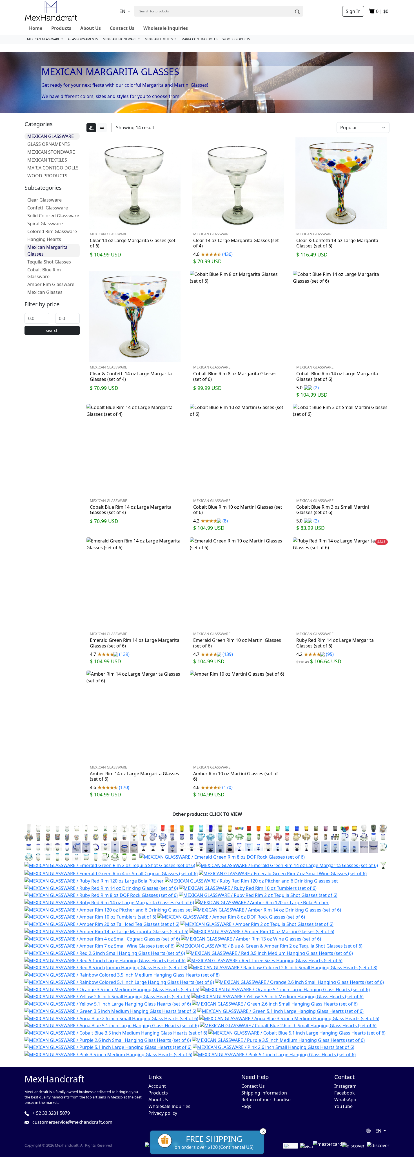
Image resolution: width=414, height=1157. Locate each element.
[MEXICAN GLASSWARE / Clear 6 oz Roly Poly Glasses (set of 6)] (96, 828)
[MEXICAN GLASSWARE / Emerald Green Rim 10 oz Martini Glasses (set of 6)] (383, 865)
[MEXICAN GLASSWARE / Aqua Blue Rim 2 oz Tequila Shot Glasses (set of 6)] (76, 857)
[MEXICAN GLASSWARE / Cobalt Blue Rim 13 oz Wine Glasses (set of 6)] (239, 847)
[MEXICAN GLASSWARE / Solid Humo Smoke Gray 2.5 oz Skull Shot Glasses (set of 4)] (373, 828)
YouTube (343, 1106)
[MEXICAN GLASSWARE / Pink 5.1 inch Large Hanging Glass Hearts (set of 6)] (274, 1054)
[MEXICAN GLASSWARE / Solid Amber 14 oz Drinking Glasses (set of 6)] (230, 828)
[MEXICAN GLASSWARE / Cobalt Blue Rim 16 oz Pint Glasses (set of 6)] (57, 847)
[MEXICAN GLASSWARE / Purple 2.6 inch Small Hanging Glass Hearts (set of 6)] (108, 1040)
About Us (90, 28)
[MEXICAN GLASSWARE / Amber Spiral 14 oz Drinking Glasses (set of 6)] (316, 837)
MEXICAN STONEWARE (120, 39)
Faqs (246, 1106)
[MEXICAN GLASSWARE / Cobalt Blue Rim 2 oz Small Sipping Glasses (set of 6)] (134, 847)
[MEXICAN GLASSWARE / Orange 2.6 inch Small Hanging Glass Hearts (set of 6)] (299, 982)
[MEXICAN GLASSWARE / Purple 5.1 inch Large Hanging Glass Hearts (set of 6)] (108, 1047)
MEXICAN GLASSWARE (44, 39)
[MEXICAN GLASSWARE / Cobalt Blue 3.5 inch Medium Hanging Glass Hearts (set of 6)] (116, 1032)
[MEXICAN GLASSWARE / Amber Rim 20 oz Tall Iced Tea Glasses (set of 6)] (102, 924)
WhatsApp (345, 1099)
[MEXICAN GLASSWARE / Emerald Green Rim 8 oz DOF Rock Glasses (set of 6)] (222, 857)
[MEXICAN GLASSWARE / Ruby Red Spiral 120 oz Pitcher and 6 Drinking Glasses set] (277, 837)
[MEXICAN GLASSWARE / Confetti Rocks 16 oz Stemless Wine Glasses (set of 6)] (96, 837)
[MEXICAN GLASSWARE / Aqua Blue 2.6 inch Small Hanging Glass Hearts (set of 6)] (111, 1018)
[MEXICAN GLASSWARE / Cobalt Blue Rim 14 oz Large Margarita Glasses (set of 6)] (143, 847)
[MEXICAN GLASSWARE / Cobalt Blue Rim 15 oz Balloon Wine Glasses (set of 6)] (182, 847)
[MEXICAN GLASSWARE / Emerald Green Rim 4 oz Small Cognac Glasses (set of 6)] (111, 873)
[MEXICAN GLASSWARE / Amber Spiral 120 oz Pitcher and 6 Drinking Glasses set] (306, 837)
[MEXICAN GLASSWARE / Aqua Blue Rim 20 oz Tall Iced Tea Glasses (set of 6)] (96, 857)
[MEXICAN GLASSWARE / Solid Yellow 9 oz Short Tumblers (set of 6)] (268, 828)
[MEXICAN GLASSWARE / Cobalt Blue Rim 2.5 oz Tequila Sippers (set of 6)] (344, 847)
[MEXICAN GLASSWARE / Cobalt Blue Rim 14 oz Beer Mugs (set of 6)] (96, 847)
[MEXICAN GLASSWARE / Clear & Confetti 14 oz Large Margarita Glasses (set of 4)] (143, 837)
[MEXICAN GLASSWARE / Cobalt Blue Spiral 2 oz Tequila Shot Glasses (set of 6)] (191, 837)
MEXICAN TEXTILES (159, 39)
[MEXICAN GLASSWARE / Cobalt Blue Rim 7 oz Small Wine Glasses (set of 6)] (249, 847)
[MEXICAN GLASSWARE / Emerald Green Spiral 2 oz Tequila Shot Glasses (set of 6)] (258, 837)
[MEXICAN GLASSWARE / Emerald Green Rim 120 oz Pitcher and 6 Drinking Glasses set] (115, 857)
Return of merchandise (266, 1099)
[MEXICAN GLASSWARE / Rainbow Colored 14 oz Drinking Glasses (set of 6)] (239, 828)
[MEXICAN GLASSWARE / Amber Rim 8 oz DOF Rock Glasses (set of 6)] (231, 916)
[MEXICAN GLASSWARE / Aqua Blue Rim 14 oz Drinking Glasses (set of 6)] (38, 857)
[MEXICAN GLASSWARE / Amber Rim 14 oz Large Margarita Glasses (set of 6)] (106, 931)
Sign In (353, 11)
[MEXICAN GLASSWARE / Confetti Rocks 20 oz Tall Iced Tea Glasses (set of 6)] (38, 837)
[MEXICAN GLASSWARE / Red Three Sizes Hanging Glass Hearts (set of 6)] (264, 960)
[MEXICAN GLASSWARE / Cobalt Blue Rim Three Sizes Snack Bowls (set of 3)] (364, 847)
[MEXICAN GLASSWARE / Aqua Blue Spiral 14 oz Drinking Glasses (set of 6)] (220, 837)
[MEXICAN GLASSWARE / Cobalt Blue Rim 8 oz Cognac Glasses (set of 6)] (220, 847)
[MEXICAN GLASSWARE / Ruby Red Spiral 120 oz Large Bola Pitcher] (268, 837)
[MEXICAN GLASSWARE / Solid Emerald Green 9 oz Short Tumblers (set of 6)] (277, 828)
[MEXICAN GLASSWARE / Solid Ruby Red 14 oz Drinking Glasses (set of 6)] (163, 828)
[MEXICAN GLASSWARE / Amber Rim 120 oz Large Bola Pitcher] (262, 902)
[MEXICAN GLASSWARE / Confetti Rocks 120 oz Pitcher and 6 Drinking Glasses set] (29, 837)
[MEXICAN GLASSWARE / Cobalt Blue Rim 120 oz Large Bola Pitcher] (354, 837)
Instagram (345, 1086)
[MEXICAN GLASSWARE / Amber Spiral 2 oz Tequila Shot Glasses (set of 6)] (325, 837)
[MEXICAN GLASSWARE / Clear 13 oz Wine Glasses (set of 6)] (143, 828)
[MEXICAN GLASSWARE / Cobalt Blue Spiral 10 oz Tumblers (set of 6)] (182, 837)
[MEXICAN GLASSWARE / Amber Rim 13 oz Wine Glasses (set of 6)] (251, 938)
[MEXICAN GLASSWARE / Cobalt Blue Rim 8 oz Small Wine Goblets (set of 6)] (258, 847)
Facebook (344, 1093)
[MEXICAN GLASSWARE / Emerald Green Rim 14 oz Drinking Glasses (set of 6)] (124, 857)
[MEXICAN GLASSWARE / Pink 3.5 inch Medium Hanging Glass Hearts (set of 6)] (108, 1054)
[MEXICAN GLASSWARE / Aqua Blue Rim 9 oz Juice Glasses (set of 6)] (67, 857)
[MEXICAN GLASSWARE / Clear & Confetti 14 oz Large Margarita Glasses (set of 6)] (134, 837)
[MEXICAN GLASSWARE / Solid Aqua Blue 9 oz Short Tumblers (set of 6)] (287, 828)
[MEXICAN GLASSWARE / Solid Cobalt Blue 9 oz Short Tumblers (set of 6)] (297, 828)
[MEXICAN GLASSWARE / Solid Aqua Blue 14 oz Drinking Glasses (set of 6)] (201, 828)
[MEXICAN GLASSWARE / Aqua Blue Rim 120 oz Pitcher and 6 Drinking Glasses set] (29, 857)
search (52, 330)
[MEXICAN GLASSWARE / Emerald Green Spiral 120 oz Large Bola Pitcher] (230, 837)
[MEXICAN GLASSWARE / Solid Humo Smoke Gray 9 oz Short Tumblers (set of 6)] (335, 828)
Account (157, 1086)
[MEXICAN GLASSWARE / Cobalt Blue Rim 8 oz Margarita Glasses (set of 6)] (86, 847)
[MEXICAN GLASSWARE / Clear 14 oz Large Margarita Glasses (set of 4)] (134, 828)
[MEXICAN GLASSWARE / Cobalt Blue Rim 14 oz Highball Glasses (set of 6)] (48, 847)
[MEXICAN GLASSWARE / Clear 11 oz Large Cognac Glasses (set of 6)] (115, 828)
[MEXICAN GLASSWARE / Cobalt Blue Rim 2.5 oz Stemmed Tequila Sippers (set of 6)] (325, 847)
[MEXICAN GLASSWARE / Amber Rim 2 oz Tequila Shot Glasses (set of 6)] (257, 924)
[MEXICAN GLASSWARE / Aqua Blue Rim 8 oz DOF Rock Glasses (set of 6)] (86, 857)
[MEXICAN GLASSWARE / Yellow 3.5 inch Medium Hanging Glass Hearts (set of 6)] (278, 996)
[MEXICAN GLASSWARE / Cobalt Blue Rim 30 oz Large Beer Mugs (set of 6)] (76, 847)
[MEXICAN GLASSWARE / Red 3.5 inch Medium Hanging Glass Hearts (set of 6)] (269, 953)
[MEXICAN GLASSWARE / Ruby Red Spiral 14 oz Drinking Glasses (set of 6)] (287, 837)
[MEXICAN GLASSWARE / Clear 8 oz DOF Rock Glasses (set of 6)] (67, 828)
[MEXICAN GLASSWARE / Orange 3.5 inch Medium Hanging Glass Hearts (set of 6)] (112, 989)
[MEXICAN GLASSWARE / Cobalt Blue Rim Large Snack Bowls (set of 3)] (373, 847)
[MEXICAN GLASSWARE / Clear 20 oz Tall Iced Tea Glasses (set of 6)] (29, 828)
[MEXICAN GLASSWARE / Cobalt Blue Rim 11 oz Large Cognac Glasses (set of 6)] (210, 847)
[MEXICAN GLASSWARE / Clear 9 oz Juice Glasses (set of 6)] (57, 828)
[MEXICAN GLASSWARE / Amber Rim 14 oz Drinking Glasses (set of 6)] (267, 909)
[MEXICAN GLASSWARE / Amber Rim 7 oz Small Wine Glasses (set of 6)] (100, 945)
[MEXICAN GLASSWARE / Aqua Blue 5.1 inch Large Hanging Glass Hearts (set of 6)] (112, 1025)
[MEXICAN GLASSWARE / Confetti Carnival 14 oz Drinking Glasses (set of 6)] (105, 837)
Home (35, 28)
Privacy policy (162, 1113)
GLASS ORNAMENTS (83, 39)
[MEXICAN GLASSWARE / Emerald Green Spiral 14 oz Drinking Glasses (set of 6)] (249, 837)
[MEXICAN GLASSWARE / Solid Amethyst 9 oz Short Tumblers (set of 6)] (325, 828)
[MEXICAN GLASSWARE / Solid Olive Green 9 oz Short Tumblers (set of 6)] (316, 828)
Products (61, 28)
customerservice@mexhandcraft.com (71, 1122)
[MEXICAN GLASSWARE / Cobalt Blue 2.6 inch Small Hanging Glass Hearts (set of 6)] (288, 1025)
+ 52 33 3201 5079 (50, 1113)
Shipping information (264, 1093)
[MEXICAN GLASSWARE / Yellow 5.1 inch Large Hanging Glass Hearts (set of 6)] (108, 1003)
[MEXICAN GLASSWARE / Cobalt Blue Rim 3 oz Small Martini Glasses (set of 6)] (172, 847)
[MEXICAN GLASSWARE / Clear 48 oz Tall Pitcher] (153, 828)
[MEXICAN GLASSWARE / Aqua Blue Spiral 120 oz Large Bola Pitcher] (201, 837)
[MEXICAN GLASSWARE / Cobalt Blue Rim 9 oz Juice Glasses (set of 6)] (38, 847)
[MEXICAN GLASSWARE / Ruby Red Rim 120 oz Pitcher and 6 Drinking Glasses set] (251, 880)
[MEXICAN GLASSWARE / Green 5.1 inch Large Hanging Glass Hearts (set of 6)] (280, 1011)
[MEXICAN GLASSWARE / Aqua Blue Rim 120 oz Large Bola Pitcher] (383, 847)
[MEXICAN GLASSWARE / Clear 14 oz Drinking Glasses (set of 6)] (38, 828)
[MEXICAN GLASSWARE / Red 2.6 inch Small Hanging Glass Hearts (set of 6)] (105, 953)
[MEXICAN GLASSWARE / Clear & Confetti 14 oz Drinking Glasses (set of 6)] (115, 837)
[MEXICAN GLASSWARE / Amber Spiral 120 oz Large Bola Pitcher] (297, 837)
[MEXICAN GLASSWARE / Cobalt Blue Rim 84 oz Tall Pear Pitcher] (344, 837)
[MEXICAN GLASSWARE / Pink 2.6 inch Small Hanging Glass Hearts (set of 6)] (273, 1047)
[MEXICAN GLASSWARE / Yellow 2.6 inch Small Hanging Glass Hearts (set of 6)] (107, 996)
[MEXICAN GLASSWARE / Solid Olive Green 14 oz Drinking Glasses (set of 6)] (220, 828)
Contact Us (122, 28)
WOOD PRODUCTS (236, 39)
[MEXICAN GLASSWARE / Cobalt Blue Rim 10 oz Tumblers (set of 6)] (383, 837)
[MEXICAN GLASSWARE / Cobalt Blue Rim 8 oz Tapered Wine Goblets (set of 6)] (277, 847)
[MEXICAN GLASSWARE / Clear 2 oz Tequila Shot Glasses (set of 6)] (86, 828)
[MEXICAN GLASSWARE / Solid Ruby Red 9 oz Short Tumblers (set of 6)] (249, 828)
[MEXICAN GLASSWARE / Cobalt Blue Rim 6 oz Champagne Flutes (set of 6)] (306, 847)
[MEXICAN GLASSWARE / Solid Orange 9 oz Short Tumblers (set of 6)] (258, 828)
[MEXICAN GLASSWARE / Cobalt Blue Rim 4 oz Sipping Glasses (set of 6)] (124, 847)
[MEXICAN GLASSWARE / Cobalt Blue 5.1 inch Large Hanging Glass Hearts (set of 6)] (297, 1032)
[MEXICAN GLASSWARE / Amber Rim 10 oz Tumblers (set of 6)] (90, 916)
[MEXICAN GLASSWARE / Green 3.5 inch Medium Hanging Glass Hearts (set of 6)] (110, 1011)
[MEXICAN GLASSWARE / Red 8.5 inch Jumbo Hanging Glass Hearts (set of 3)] (106, 967)
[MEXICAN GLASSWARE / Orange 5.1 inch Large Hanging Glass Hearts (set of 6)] (285, 989)
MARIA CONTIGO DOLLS (199, 39)
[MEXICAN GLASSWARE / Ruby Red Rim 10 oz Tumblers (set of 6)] (248, 887)
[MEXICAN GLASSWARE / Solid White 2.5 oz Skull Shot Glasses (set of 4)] (364, 828)
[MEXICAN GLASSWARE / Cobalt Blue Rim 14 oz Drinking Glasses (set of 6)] (373, 837)
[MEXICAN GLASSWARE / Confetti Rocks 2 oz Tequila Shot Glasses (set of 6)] (86, 837)
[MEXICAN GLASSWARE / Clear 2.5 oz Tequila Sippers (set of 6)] (105, 828)
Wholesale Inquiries (165, 28)
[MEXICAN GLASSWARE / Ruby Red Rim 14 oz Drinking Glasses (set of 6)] (101, 887)
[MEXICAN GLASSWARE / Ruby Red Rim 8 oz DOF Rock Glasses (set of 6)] (101, 895)
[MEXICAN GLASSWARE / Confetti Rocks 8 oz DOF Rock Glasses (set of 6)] (76, 837)
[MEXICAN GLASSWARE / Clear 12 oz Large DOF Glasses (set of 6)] (76, 828)
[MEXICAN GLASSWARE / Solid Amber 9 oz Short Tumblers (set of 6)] (306, 828)
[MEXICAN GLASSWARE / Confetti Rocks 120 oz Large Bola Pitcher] (383, 828)
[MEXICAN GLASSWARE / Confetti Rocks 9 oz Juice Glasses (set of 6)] (67, 837)
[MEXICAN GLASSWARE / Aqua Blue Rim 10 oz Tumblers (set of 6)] (48, 857)
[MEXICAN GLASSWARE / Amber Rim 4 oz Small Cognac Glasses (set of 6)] (102, 938)
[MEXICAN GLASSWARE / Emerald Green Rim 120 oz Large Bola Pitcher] (105, 857)
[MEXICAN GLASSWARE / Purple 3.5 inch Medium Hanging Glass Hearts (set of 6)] (278, 1040)
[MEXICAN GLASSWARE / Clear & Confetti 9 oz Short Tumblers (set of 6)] (124, 837)
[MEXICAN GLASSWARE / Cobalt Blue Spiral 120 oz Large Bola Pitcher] (153, 837)
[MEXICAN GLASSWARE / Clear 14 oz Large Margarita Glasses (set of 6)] (124, 828)
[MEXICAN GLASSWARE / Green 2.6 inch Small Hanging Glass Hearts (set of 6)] (275, 1003)
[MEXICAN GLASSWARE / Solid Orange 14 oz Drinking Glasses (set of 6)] (172, 828)
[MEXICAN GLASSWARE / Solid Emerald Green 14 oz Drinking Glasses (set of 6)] (191, 828)
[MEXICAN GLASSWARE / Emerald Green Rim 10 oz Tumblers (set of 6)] (134, 857)
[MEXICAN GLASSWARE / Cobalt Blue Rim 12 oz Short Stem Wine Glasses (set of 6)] (297, 847)
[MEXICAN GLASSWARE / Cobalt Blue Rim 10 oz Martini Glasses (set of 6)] (163, 847)
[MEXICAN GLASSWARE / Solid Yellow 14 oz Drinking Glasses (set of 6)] (182, 828)
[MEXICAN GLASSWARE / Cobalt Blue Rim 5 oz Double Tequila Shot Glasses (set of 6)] (115, 847)
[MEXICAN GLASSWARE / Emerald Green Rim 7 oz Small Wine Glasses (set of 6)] (283, 873)
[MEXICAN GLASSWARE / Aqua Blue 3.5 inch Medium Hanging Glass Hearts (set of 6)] (289, 1018)
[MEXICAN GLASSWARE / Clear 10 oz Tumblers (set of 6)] (48, 828)
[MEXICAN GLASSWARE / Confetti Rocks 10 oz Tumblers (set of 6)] (57, 837)
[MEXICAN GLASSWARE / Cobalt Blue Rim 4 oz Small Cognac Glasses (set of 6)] (230, 847)
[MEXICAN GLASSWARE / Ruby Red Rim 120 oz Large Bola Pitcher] (94, 880)
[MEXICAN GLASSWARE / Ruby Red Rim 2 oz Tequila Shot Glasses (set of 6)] (258, 895)
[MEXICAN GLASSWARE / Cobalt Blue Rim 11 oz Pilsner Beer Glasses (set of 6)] (316, 847)
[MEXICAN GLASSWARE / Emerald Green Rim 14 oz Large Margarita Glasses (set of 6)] (287, 865)
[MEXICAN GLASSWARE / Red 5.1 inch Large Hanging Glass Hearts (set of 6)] (105, 960)
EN (122, 11)
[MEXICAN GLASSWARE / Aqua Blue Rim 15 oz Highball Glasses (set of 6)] (57, 857)
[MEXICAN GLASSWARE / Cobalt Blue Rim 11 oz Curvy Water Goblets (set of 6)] (287, 847)
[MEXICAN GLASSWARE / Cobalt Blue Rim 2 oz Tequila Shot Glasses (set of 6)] (105, 847)
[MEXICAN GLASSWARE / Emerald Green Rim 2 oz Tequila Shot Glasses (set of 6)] (110, 865)
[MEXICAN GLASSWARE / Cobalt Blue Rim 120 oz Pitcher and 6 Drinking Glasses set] (364, 837)
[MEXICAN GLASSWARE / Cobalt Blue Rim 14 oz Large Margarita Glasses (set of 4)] (153, 847)
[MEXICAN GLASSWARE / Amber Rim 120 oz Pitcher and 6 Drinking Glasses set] (108, 909)
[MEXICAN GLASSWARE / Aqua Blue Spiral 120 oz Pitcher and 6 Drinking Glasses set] (210, 837)
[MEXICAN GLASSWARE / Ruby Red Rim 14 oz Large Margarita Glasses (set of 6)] (109, 902)
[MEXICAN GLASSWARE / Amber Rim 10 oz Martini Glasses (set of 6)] (262, 931)
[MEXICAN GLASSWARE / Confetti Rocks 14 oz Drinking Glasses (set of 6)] (48, 837)
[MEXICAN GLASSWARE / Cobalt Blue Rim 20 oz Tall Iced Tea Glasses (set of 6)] (67, 847)
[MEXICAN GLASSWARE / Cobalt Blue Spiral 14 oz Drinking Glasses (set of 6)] (172, 837)
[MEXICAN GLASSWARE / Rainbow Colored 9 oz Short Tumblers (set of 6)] (344, 828)
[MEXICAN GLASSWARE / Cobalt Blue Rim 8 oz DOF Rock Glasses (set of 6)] (29, 847)
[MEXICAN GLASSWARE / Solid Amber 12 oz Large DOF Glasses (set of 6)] (354, 828)
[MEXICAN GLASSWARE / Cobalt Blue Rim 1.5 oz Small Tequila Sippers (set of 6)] (354, 847)
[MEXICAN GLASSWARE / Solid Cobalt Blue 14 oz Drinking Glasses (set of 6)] (210, 828)
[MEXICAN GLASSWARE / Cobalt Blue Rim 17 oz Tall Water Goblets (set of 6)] (268, 847)
